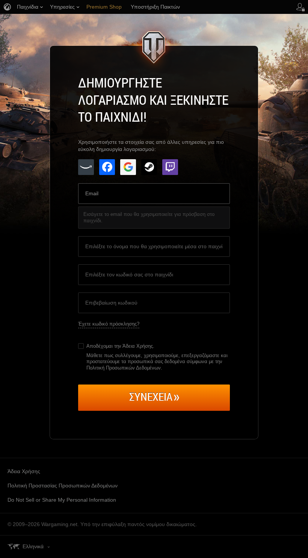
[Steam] (149, 167)
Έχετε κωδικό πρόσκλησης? (108, 324)
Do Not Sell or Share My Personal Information (62, 500)
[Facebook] (107, 167)
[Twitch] (170, 167)
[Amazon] (86, 167)
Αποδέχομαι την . (120, 346)
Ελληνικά (33, 546)
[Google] (128, 167)
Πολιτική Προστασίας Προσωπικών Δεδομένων (63, 486)
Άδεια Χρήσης (137, 346)
